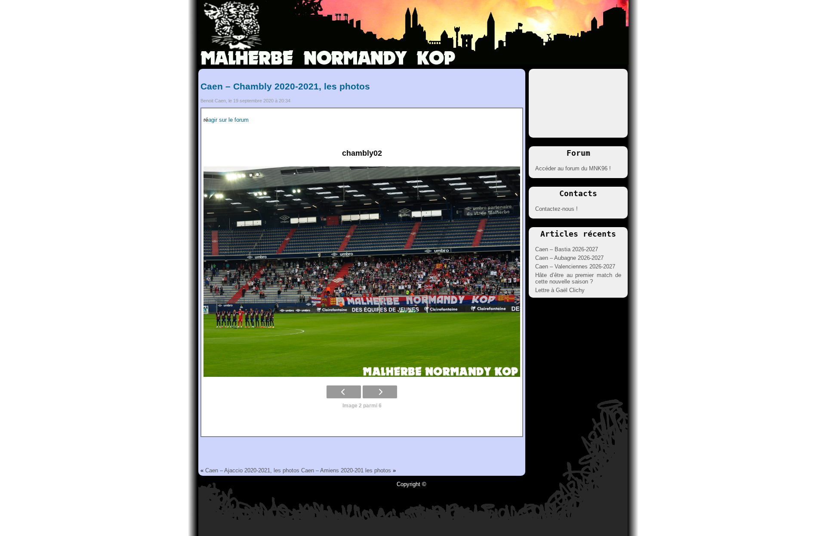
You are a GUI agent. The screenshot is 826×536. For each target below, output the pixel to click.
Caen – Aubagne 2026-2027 (569, 258)
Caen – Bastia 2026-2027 (566, 249)
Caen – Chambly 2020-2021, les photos (285, 86)
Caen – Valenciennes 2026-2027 (575, 266)
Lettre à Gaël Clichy (560, 290)
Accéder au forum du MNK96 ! (573, 168)
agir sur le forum (228, 120)
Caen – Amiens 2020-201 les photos (346, 470)
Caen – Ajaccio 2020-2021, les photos (252, 470)
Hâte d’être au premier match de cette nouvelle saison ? (578, 278)
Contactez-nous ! (556, 209)
